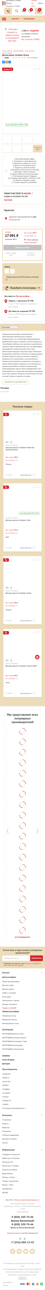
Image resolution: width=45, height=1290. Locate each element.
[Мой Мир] (9, 62)
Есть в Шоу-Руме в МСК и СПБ (16, 125)
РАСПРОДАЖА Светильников (13, 1049)
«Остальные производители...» (14, 1108)
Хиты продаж (8, 1060)
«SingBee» (6, 1089)
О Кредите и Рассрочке (11, 1154)
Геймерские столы (9, 1016)
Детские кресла (8, 989)
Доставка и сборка (9, 1139)
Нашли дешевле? (30, 242)
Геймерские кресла (9, 1019)
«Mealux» (6, 1078)
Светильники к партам (10, 1000)
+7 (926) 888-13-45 (22, 1242)
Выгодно (6, 1064)
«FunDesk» (6, 1093)
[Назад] (8, 830)
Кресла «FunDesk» (12, 445)
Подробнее (8, 200)
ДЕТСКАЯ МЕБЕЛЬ (9, 977)
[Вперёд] (37, 830)
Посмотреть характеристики (15, 382)
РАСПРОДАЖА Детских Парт (13, 1034)
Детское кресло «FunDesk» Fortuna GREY (21, 666)
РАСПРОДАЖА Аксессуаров (12, 1045)
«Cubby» (5, 1097)
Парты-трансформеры (10, 981)
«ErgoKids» (6, 1074)
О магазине (6, 1120)
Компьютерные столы (10, 1023)
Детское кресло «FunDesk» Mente (18, 593)
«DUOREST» (6, 1100)
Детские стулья (8, 985)
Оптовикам (6, 1131)
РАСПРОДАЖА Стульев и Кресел (14, 1037)
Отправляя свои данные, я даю (22, 964)
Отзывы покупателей (10, 1181)
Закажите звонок (13, 1233)
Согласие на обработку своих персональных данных (22, 964)
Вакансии (6, 1127)
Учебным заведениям (10, 1135)
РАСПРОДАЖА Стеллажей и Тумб (14, 1041)
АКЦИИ (5, 1192)
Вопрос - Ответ (7, 1185)
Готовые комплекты (9, 1004)
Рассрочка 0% (7, 1162)
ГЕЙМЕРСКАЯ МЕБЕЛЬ (10, 1011)
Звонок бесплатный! (22, 1220)
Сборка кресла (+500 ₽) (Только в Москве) (22, 277)
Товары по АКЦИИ (9, 1008)
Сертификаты (7, 1189)
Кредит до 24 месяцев (10, 1158)
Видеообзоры (7, 1173)
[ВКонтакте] (3, 62)
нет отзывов (32, 57)
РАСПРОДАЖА (7, 1030)
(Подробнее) (14, 219)
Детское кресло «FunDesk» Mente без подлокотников (20, 449)
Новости (5, 1123)
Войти (40, 3)
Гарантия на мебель (9, 1169)
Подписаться (36, 958)
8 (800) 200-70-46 (22, 1217)
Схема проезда (22, 1211)
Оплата (9, 3)
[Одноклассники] (6, 62)
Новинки (6, 1056)
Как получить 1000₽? (30, 39)
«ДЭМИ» (5, 1085)
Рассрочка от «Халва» (10, 1166)
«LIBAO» (5, 1104)
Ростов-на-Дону (23, 296)
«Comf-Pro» (6, 1081)
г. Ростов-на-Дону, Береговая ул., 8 (26, 1200)
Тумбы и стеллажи (9, 993)
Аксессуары (6, 997)
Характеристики (25, 475)
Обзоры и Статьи (8, 1177)
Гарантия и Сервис (13, 6)
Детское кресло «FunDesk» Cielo (18, 520)
